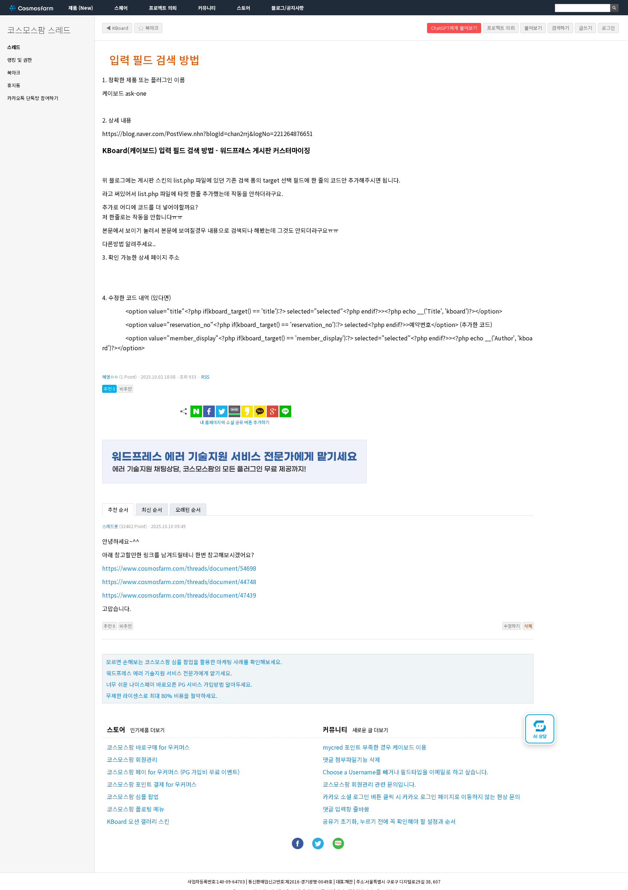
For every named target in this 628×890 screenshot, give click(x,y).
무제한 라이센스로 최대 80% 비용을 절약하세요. (161, 695)
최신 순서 (152, 509)
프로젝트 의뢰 (163, 7)
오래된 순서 (188, 509)
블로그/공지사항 (287, 7)
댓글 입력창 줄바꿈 (346, 809)
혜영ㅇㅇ (110, 377)
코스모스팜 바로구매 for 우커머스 (148, 747)
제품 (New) (80, 7)
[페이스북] (297, 846)
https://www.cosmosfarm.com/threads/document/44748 (179, 581)
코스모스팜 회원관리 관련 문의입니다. (369, 784)
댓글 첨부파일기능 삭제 (351, 759)
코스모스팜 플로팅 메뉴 (135, 809)
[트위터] (318, 846)
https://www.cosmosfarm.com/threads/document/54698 (179, 568)
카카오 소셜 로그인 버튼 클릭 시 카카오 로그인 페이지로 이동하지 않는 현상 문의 (421, 796)
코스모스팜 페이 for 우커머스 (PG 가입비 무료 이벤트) (173, 771)
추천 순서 (118, 509)
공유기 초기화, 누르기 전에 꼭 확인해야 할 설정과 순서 (389, 821)
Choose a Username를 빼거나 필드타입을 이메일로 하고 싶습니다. (405, 771)
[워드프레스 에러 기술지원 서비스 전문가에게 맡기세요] (234, 480)
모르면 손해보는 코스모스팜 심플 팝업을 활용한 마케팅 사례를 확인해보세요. (194, 662)
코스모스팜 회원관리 (132, 759)
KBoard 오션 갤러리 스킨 (138, 821)
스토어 (243, 7)
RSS (205, 377)
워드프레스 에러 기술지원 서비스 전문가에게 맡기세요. (169, 673)
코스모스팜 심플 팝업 (133, 796)
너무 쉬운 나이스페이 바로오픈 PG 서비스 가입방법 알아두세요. (179, 684)
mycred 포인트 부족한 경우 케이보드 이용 (375, 747)
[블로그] (338, 846)
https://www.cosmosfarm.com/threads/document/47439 (179, 595)
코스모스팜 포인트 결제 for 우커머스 (152, 784)
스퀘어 (121, 7)
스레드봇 (110, 526)
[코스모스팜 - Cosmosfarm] (31, 8)
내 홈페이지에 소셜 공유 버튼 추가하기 (234, 422)
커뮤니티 (207, 7)
